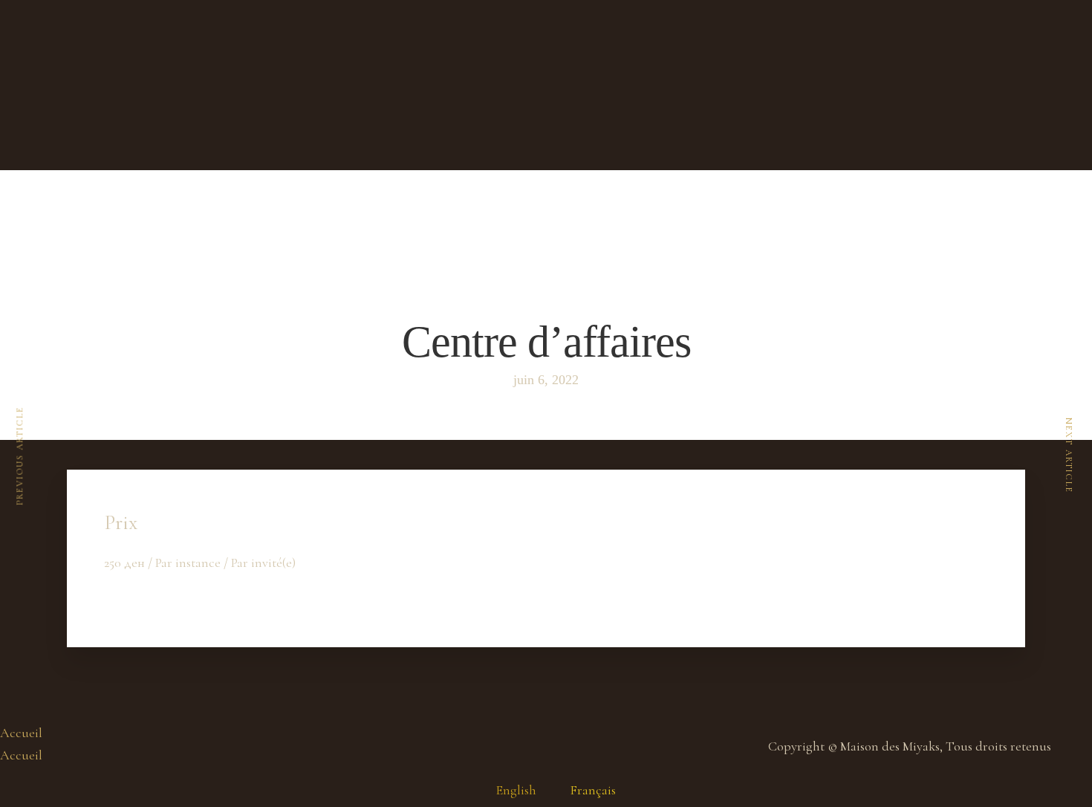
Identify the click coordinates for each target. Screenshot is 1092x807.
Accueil (21, 733)
